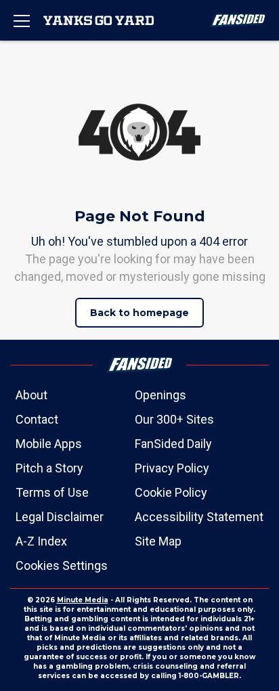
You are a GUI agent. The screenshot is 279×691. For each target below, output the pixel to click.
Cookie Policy (171, 492)
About (31, 395)
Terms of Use (52, 492)
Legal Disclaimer (60, 517)
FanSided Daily (173, 444)
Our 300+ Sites (174, 419)
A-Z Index (41, 541)
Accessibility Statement (199, 517)
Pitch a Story (49, 468)
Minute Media (82, 600)
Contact (37, 419)
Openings (160, 395)
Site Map (158, 541)
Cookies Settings (62, 565)
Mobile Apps (49, 444)
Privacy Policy (172, 468)
